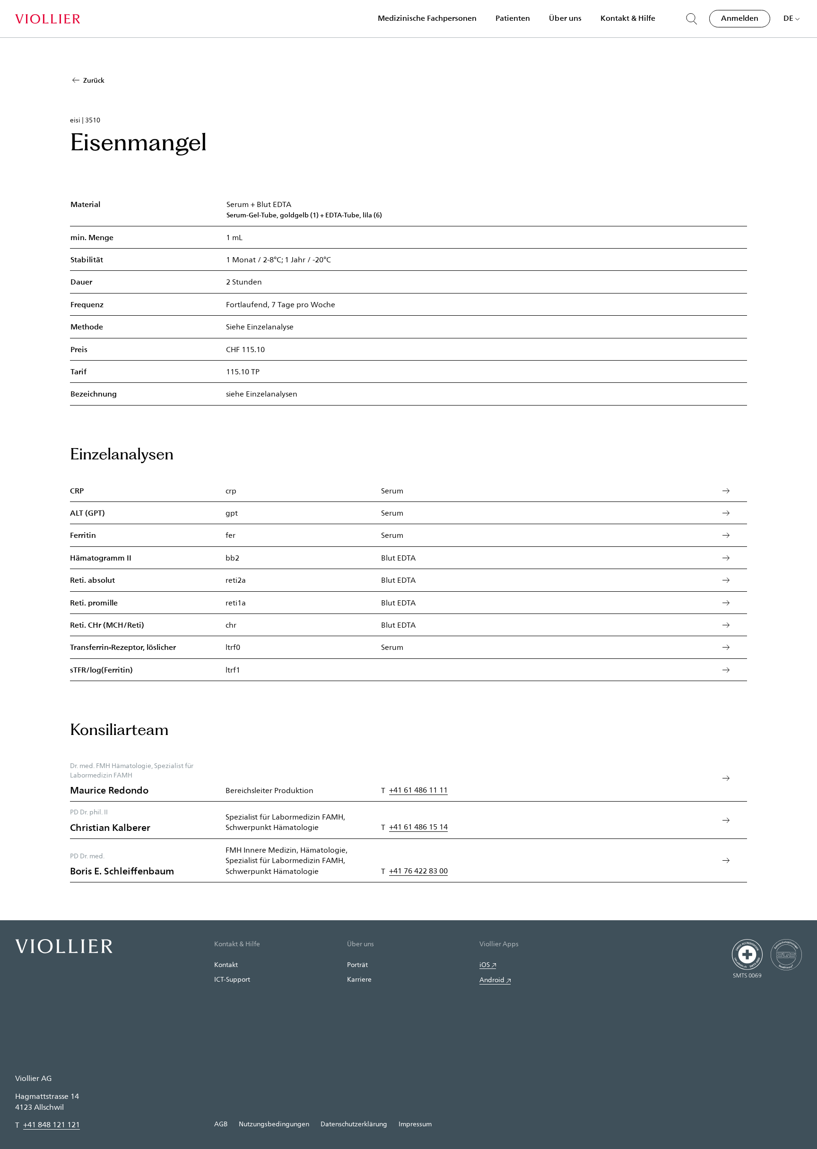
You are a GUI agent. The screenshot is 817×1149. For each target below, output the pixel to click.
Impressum (415, 1123)
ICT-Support (232, 979)
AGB (220, 1123)
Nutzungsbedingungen (274, 1123)
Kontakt (226, 964)
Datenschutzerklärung (354, 1123)
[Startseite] (47, 19)
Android (491, 979)
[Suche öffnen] (691, 19)
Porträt (357, 964)
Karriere (359, 979)
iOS (484, 964)
